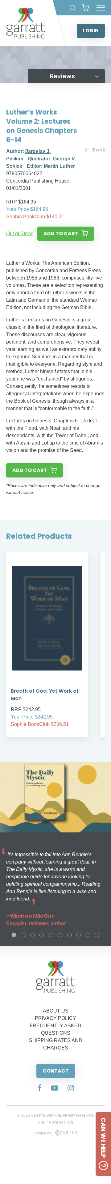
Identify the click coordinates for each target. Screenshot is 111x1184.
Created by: (42, 1133)
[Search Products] (73, 8)
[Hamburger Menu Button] (101, 7)
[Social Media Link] (39, 1088)
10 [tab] (97, 935)
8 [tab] (79, 935)
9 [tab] (88, 935)
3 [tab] (32, 935)
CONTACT (56, 1070)
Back (98, 149)
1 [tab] (14, 935)
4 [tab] (42, 935)
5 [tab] (51, 935)
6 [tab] (60, 935)
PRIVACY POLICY (55, 1018)
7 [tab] (69, 935)
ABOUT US (55, 1010)
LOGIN (91, 30)
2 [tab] (23, 935)
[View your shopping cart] (85, 7)
